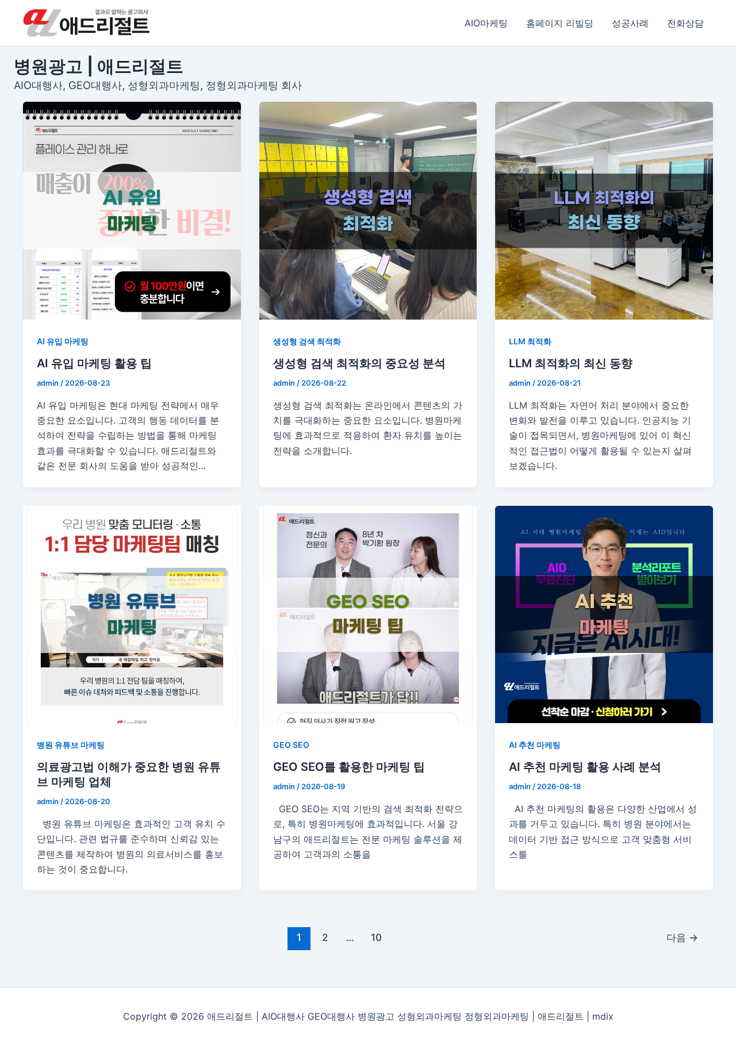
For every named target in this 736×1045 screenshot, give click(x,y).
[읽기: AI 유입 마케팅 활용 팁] (132, 211)
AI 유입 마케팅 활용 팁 (94, 363)
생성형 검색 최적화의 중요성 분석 (359, 363)
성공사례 (630, 23)
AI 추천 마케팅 (535, 745)
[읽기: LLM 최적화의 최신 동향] (604, 211)
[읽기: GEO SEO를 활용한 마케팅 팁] (368, 615)
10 (376, 937)
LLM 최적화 (530, 341)
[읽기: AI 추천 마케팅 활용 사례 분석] (604, 615)
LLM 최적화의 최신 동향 (570, 363)
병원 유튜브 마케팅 (71, 745)
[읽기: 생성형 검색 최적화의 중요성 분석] (368, 211)
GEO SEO (291, 745)
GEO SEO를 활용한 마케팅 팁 (349, 767)
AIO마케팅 (486, 23)
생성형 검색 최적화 (307, 341)
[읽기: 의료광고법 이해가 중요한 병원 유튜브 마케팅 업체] (132, 615)
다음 (682, 937)
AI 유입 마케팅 (63, 341)
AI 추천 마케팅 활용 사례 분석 (585, 767)
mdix (603, 1016)
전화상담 (685, 23)
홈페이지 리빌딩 (559, 23)
